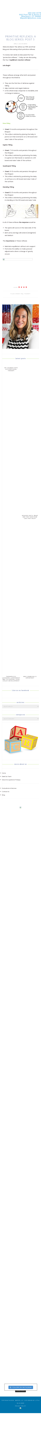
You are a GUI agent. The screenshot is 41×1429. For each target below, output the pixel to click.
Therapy (27, 291)
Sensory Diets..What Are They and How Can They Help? (30, 513)
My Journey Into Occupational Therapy (11, 365)
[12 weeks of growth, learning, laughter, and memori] (20, 1286)
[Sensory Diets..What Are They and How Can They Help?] (30, 509)
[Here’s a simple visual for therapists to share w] (20, 814)
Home (4, 768)
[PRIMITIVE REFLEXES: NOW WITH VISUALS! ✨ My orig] (20, 1137)
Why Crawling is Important (30, 672)
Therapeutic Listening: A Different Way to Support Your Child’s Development (11, 674)
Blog (3, 786)
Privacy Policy (20, 1323)
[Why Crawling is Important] (30, 669)
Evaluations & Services (10, 781)
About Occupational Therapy (12, 773)
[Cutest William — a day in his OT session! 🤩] (20, 879)
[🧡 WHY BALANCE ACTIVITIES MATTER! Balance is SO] (20, 1203)
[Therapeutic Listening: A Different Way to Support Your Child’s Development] (11, 669)
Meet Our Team (8, 771)
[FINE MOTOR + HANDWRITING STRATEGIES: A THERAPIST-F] (20, 983)
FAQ (22, 291)
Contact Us (6, 784)
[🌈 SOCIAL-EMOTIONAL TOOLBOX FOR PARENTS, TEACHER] (20, 1067)
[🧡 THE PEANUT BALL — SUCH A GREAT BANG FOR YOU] (20, 1247)
